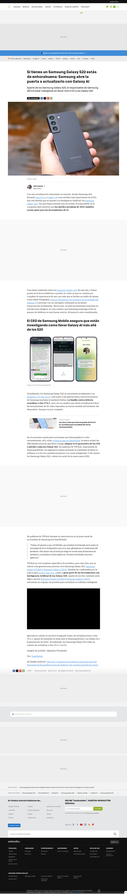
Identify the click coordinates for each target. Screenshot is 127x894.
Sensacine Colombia (44, 879)
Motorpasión (78, 851)
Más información (78, 892)
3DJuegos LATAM (30, 876)
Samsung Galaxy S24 (67, 290)
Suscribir (98, 809)
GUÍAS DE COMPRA (72, 7)
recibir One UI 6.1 (47, 572)
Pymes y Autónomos (109, 854)
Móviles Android (14, 806)
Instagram (111, 7)
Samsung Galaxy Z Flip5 (55, 569)
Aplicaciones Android (54, 806)
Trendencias (94, 851)
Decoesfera (93, 854)
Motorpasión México (78, 877)
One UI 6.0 (45, 396)
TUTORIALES (57, 7)
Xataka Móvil (12, 854)
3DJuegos (28, 851)
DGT (79, 58)
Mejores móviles (82, 793)
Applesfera (12, 857)
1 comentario (34, 98)
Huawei (11, 814)
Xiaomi (73, 58)
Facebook (41, 98)
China (44, 58)
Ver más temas (14, 825)
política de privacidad (92, 813)
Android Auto (32, 818)
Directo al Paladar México (62, 877)
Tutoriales (12, 810)
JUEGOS (48, 7)
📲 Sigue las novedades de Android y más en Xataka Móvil (62, 53)
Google (30, 814)
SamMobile (37, 656)
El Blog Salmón (110, 851)
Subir (113, 842)
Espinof (43, 854)
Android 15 (55, 793)
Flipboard (107, 7)
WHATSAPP (85, 7)
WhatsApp (27, 58)
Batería (65, 58)
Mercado (49, 810)
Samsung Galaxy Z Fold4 (53, 579)
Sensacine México (46, 876)
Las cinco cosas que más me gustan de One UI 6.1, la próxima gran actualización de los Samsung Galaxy (77, 424)
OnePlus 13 (94, 793)
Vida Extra (28, 854)
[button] (39, 186)
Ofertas (50, 58)
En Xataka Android (64, 420)
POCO (93, 58)
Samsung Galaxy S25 (29, 793)
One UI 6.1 (41, 197)
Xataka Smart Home (13, 860)
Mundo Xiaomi (13, 864)
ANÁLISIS (16, 7)
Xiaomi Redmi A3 (43, 793)
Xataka (11, 851)
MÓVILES (26, 7)
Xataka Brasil (13, 879)
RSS (89, 824)
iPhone (58, 58)
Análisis (30, 806)
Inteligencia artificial (66, 671)
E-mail (51, 98)
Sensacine (44, 851)
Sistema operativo (40, 671)
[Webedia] (114, 1)
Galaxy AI (52, 197)
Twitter (118, 7)
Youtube (114, 7)
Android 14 (32, 396)
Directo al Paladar (62, 851)
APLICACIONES (37, 7)
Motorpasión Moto (79, 854)
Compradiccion (94, 857)
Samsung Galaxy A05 (68, 793)
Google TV (36, 58)
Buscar (115, 834)
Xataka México (13, 876)
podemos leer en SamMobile (66, 440)
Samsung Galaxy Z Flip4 (78, 579)
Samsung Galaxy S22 (84, 671)
